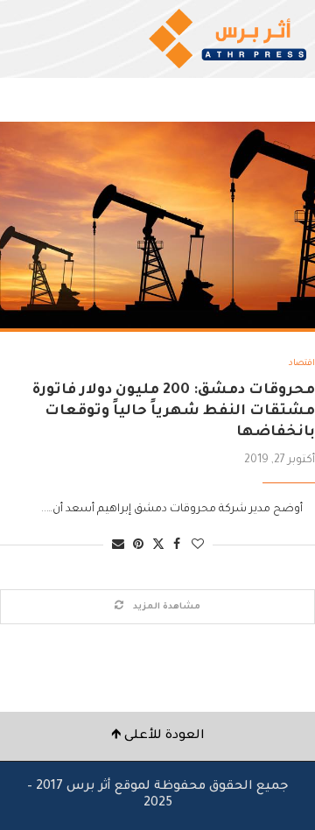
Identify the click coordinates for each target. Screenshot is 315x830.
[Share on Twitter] (158, 545)
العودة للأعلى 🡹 (158, 736)
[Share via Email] (118, 546)
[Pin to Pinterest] (138, 546)
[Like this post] (198, 546)
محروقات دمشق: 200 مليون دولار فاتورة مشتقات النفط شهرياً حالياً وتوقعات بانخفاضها (173, 412)
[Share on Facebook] (176, 546)
